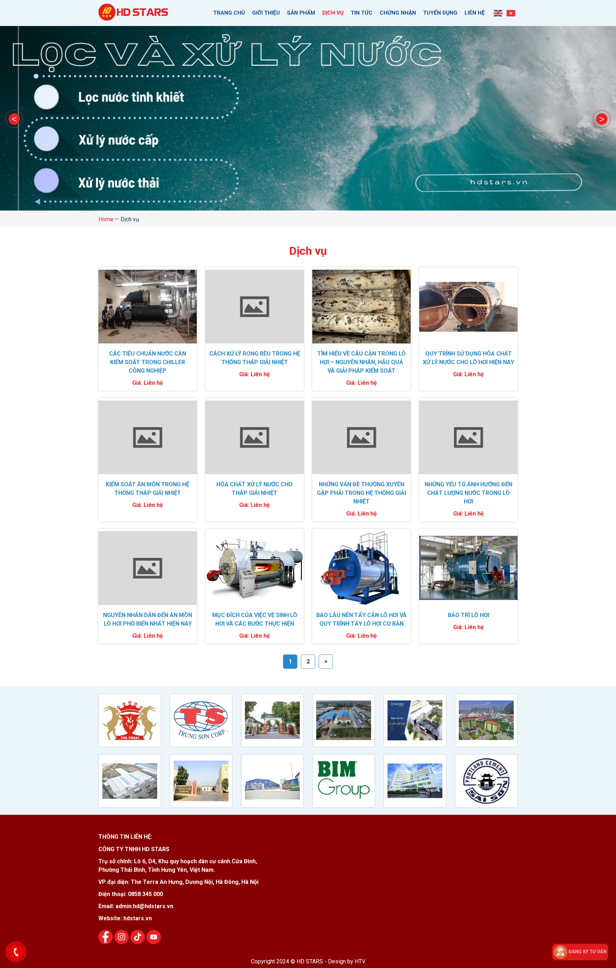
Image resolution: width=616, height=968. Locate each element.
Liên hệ (474, 13)
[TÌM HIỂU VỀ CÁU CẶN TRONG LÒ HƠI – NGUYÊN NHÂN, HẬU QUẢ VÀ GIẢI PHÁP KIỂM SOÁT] (361, 306)
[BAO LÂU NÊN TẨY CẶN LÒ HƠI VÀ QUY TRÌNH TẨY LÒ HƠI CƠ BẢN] (361, 568)
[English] (498, 13)
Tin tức (362, 13)
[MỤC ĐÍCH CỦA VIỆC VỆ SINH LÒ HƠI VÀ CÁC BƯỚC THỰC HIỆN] (254, 568)
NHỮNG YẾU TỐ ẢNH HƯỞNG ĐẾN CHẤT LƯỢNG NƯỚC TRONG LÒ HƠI (468, 493)
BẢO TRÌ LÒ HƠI (468, 615)
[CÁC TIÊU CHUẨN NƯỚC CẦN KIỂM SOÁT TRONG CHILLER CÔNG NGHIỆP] (147, 306)
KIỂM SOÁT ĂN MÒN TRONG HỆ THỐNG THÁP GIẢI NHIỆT (147, 488)
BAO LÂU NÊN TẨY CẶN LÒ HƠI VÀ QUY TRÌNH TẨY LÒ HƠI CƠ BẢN (361, 619)
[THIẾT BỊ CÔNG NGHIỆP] (134, 17)
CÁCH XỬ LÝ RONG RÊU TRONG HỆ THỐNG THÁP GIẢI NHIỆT (254, 358)
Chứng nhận (398, 13)
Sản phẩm (301, 13)
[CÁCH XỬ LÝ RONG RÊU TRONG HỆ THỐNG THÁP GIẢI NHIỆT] (254, 306)
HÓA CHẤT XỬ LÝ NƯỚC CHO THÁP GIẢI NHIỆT (254, 488)
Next (602, 119)
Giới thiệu (266, 13)
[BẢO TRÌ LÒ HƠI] (468, 568)
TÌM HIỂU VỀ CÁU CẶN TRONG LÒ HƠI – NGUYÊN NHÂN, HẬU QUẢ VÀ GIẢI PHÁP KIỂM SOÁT (361, 362)
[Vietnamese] (511, 13)
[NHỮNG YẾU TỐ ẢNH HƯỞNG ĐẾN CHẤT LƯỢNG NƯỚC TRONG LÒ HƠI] (468, 437)
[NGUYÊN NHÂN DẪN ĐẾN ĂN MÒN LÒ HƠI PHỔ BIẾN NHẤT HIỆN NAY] (147, 568)
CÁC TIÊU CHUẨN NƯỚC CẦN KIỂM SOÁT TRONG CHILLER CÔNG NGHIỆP (147, 362)
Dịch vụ (333, 13)
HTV (360, 961)
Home (105, 219)
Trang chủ (229, 13)
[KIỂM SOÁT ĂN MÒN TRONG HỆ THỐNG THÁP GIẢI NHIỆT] (147, 437)
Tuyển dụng (440, 13)
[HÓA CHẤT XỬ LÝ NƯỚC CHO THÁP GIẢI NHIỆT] (254, 437)
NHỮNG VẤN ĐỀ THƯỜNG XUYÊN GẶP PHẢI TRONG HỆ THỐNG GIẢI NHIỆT (361, 493)
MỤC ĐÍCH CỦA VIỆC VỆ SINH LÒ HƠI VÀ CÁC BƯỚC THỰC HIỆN (254, 619)
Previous (14, 119)
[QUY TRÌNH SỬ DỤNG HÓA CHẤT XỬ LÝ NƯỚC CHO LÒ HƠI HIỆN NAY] (468, 306)
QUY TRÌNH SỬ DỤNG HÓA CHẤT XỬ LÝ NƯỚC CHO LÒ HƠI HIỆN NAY (468, 358)
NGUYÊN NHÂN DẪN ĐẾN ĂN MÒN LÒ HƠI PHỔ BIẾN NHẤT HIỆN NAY (147, 619)
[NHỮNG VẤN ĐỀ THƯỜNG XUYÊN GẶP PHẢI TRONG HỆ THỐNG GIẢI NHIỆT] (361, 437)
